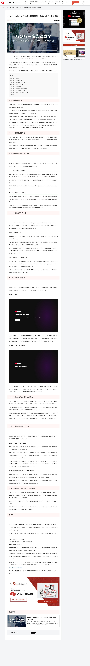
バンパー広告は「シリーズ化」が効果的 (20, 92)
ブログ (7, 7)
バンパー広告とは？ (15, 78)
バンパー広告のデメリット (17, 84)
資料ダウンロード (75, 2)
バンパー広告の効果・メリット (18, 82)
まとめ (12, 94)
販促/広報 (12, 7)
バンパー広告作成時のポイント (18, 90)
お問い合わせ (84, 2)
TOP (3, 7)
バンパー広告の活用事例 (16, 86)
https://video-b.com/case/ (15, 567)
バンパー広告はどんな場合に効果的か (19, 88)
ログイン (66, 2)
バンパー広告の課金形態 (16, 80)
